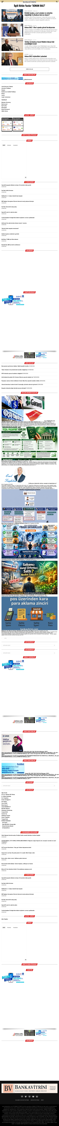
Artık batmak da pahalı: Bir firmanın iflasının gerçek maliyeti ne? (17, 377)
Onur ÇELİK (4, 803)
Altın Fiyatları (5, 919)
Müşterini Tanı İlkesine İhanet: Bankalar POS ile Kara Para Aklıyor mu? (19, 630)
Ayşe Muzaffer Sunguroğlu (9, 824)
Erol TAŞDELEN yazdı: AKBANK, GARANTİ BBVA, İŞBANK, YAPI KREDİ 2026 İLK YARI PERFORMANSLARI (28, 421)
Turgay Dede (5, 819)
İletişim (3, 90)
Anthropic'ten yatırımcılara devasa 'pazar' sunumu (14, 223)
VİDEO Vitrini (5, 111)
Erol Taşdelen (5, 798)
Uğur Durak (4, 792)
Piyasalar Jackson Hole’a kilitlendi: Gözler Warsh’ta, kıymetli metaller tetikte (20, 380)
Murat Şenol (5, 805)
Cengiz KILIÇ (5, 812)
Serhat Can (4, 813)
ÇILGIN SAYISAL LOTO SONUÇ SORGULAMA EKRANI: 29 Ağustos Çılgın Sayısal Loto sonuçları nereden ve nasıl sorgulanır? (29, 841)
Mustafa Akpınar (6, 808)
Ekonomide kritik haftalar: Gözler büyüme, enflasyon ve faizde (17, 863)
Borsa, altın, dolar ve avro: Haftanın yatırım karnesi (14, 858)
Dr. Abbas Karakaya (6, 796)
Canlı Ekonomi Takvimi (7, 86)
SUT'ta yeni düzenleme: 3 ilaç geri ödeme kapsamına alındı (16, 847)
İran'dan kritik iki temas (7, 190)
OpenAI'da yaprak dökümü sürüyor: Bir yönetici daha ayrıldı (16, 185)
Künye (3, 93)
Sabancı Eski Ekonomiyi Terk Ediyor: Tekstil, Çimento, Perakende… (18, 595)
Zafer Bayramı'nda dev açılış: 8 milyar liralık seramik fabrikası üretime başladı (21, 835)
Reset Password (6, 109)
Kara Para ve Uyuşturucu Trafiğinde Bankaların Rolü (14, 523)
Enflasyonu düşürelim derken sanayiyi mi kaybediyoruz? (43, 483)
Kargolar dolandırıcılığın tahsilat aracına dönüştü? (14, 388)
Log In (3, 95)
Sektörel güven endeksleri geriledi (10, 234)
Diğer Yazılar (29, 69)
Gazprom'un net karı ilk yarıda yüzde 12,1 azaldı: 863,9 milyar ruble (18, 853)
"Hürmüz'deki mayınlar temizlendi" (10, 228)
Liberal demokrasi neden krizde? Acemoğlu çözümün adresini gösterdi (19, 384)
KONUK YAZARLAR (6, 820)
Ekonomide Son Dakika (30, 832)
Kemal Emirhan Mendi (7, 826)
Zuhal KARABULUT (6, 806)
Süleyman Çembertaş (7, 810)
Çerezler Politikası (6, 88)
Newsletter (4, 107)
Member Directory (6, 102)
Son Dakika (30, 182)
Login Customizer (6, 97)
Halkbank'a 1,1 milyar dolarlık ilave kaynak (12, 196)
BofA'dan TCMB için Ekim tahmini (10, 239)
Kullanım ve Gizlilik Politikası (9, 91)
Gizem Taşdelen (6, 817)
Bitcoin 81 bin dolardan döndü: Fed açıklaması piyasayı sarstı (17, 869)
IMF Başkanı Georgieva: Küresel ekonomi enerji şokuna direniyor (18, 201)
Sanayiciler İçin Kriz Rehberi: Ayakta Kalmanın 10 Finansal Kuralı (17, 559)
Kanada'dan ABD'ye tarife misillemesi (11, 244)
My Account (4, 104)
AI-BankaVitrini (6, 828)
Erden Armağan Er (6, 799)
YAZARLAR (4, 100)
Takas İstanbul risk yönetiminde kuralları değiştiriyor (15, 369)
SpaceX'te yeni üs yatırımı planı (9, 212)
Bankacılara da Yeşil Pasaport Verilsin (11, 461)
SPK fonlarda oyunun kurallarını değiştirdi (12, 373)
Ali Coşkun (4, 801)
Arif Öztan (4, 822)
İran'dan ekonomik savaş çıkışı (9, 206)
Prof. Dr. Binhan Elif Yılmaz (8, 794)
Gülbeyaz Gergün (6, 815)
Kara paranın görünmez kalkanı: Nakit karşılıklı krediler (15, 366)
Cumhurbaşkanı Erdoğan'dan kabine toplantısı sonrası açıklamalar (18, 217)
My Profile (4, 105)
